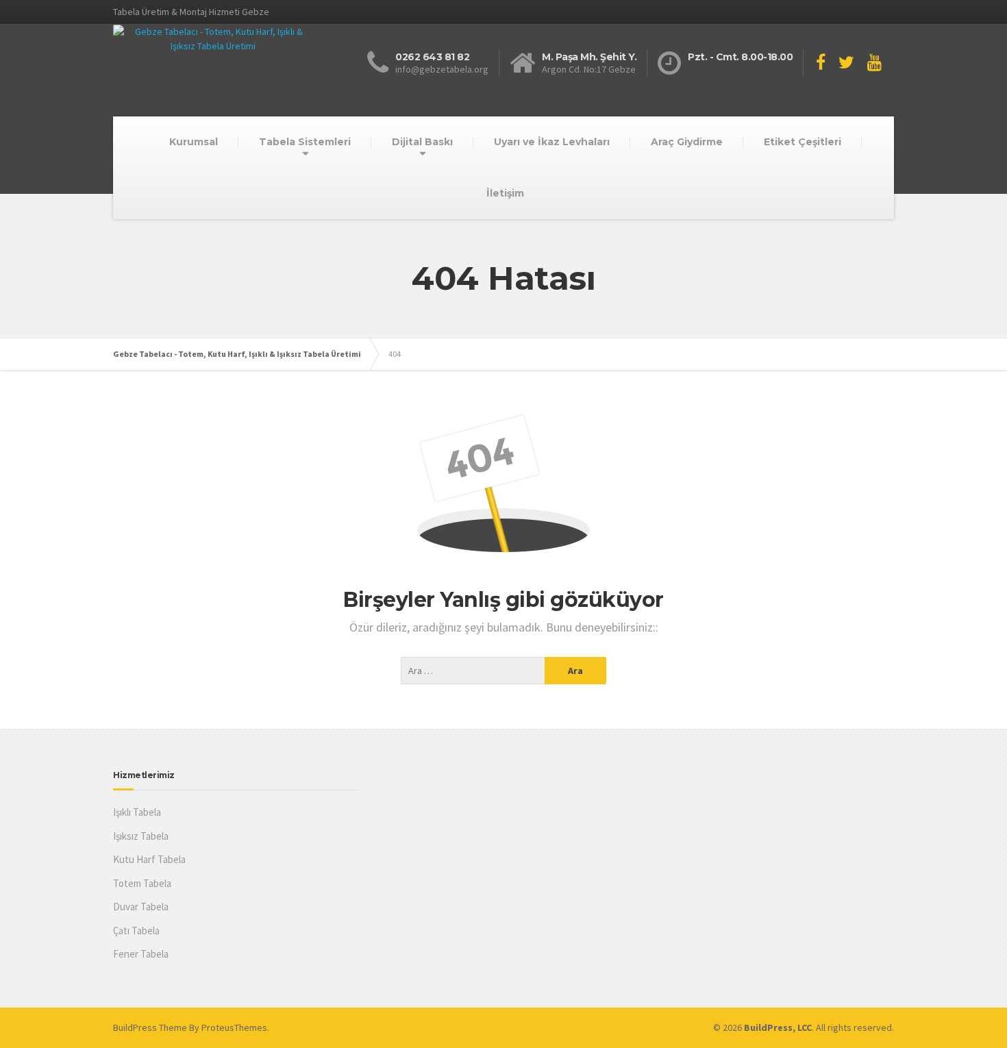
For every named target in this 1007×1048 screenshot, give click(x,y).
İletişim (505, 193)
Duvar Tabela (141, 906)
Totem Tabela (142, 883)
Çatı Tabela (136, 930)
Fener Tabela (141, 953)
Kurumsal (193, 142)
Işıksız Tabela (141, 836)
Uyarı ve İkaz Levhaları (552, 142)
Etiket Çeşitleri (802, 142)
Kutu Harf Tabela (149, 859)
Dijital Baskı (422, 142)
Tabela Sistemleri (305, 142)
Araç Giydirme (687, 142)
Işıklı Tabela (137, 812)
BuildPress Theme (150, 1027)
